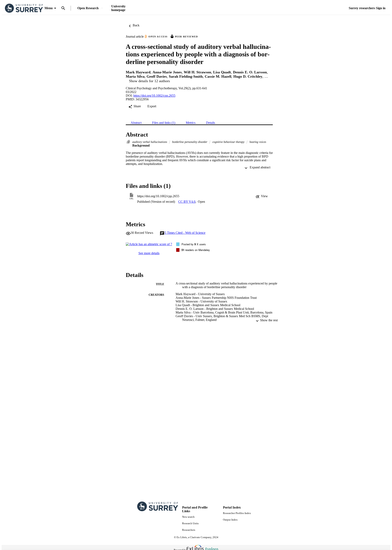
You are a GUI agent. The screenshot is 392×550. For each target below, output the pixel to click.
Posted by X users (194, 244)
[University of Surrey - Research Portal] (24, 8)
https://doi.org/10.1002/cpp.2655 (154, 95)
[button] (262, 196)
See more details (148, 253)
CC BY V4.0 (186, 201)
